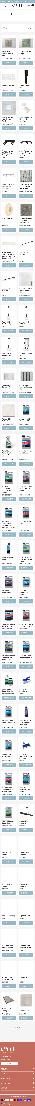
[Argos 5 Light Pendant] (9, 875)
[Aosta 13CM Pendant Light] (9, 313)
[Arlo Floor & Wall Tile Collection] (9, 937)
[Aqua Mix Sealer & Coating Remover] (26, 615)
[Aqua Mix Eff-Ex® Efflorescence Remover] (26, 478)
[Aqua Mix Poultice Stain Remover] (9, 615)
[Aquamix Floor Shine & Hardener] (9, 712)
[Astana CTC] (26, 968)
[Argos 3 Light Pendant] (26, 844)
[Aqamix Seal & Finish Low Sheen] (26, 410)
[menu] (2, 6)
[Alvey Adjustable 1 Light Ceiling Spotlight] (26, 108)
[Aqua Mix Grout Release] (26, 513)
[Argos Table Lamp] (9, 907)
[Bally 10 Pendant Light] (9, 1097)
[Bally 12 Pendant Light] (26, 1097)
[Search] (6, 6)
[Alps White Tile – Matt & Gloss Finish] (9, 108)
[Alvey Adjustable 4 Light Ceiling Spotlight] (9, 176)
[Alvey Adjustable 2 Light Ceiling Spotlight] (9, 142)
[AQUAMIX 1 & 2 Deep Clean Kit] (9, 680)
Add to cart (26, 196)
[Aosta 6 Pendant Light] (26, 345)
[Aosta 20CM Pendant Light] (9, 345)
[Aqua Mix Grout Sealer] (9, 548)
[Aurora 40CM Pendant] (26, 1066)
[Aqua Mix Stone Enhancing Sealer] (26, 647)
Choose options (10, 63)
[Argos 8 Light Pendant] (26, 875)
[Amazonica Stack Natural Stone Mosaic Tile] (26, 176)
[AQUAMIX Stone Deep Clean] (9, 812)
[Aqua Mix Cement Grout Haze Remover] (26, 442)
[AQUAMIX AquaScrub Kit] (26, 680)
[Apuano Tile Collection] (9, 410)
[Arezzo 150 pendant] (26, 812)
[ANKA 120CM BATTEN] (26, 243)
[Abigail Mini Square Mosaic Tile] (9, 43)
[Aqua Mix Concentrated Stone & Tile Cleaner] (9, 478)
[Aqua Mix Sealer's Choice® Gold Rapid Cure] (9, 647)
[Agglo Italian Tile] (9, 77)
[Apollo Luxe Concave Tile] (9, 376)
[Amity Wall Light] (9, 210)
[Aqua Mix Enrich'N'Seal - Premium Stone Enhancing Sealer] (9, 513)
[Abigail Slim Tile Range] (26, 43)
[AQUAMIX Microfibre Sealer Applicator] (26, 745)
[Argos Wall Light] (26, 907)
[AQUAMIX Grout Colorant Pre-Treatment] (26, 712)
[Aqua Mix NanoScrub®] (9, 582)
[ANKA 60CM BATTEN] (9, 279)
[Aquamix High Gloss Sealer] (9, 745)
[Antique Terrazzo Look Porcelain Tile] (26, 279)
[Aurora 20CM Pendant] (26, 1032)
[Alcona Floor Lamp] (26, 77)
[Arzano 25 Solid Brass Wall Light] (26, 937)
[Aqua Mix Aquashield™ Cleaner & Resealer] (9, 442)
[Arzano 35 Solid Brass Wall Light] (9, 968)
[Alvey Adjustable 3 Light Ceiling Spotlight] (26, 142)
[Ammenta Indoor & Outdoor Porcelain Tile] (26, 210)
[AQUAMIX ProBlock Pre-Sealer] (26, 779)
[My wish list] (29, 6)
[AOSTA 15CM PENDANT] (26, 313)
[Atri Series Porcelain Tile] (26, 1000)
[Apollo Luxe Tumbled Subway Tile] (26, 376)
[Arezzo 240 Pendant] (9, 844)
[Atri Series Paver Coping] (9, 1000)
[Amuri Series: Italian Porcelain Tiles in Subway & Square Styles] (9, 243)
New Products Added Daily (15, 1)
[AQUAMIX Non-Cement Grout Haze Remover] (9, 779)
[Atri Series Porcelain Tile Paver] (9, 1032)
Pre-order (9, 464)
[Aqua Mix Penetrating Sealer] (26, 582)
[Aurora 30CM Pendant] (9, 1066)
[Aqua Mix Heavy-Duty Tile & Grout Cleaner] (26, 548)
